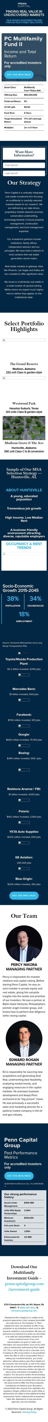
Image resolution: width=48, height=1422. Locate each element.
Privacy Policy (29, 1412)
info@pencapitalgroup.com (24, 1310)
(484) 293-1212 (27, 1307)
